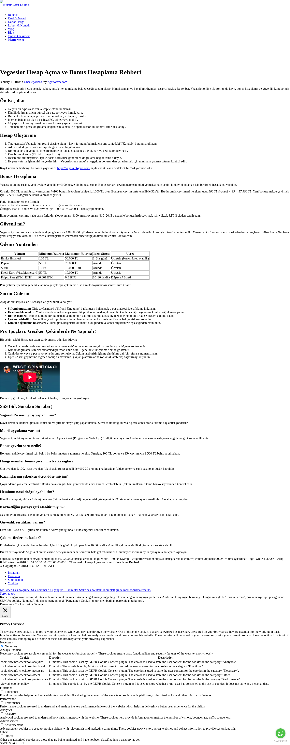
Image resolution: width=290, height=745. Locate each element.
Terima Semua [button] (34, 604)
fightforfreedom (57, 82)
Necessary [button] (6, 642)
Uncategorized (33, 82)
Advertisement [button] (9, 721)
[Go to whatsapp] (280, 733)
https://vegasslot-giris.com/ (73, 168)
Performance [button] (8, 699)
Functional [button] (6, 687)
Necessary (11, 646)
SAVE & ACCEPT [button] (12, 743)
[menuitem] (13, 14)
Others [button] (4, 732)
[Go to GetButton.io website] (280, 741)
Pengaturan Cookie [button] (12, 604)
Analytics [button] (6, 710)
